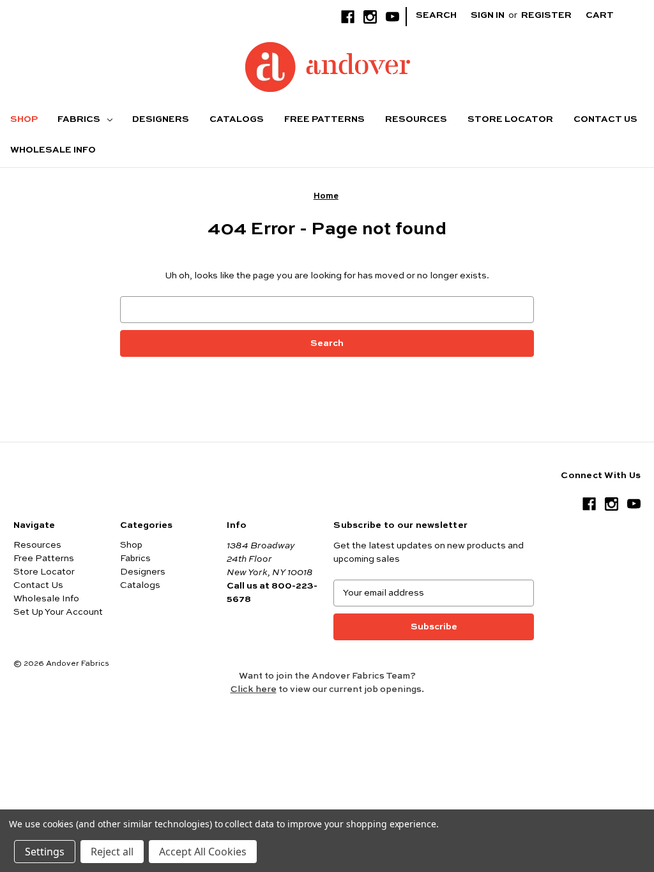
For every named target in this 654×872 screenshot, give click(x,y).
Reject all (112, 852)
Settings (45, 852)
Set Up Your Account (58, 612)
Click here (254, 689)
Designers (160, 119)
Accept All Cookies (203, 852)
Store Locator (510, 119)
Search (436, 15)
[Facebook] (347, 17)
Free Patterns (324, 119)
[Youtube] (392, 17)
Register (546, 15)
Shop (24, 119)
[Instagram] (370, 17)
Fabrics (79, 119)
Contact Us (605, 119)
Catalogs (236, 119)
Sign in (488, 15)
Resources (416, 119)
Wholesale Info (53, 150)
